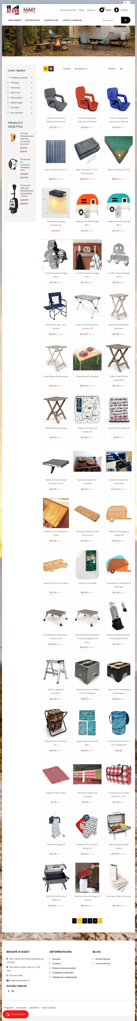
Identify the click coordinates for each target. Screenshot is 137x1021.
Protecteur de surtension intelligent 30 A (25, 164)
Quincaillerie (16, 97)
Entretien (15, 107)
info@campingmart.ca (19, 980)
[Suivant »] (100, 920)
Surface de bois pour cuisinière (87, 481)
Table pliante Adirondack (56, 428)
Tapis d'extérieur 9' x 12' (55, 169)
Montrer (112, 68)
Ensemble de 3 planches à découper (119, 585)
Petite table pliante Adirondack (119, 378)
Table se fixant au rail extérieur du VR (55, 481)
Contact (91, 10)
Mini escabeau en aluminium (56, 691)
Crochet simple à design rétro (56, 275)
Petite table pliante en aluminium (118, 326)
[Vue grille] (45, 68)
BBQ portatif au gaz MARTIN (56, 898)
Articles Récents (102, 959)
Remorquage (16, 102)
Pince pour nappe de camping (87, 794)
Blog (81, 10)
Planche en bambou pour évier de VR (87, 533)
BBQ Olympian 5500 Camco (118, 846)
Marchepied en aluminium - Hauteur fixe (55, 636)
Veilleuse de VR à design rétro (87, 223)
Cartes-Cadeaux (48, 1007)
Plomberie (15, 87)
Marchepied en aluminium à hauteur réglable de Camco (87, 637)
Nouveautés (21, 1007)
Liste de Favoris (68, 10)
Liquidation (34, 1007)
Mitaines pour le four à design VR (87, 846)
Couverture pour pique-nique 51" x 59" (119, 794)
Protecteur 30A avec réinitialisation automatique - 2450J (25, 190)
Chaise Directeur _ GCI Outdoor (55, 326)
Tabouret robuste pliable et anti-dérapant (87, 691)
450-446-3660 (16, 975)
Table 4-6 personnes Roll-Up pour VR (87, 326)
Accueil (63, 38)
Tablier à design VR (56, 844)
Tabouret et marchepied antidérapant (118, 691)
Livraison (56, 963)
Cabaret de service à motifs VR (87, 430)
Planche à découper (87, 583)
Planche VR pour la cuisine (55, 583)
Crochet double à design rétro (87, 275)
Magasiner (9, 1007)
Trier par (66, 68)
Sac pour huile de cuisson (119, 896)
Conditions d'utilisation (63, 972)
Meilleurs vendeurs (19, 77)
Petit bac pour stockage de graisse (87, 898)
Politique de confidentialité (64, 977)
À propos (56, 959)
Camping (15, 82)
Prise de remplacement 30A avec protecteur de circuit (25, 138)
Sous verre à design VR (119, 428)
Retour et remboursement (64, 968)
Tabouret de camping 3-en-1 (56, 743)
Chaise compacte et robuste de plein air (55, 120)
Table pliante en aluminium (55, 376)
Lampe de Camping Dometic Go (56, 223)
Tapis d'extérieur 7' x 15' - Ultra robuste (87, 171)
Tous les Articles (102, 963)
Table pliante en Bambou (87, 376)
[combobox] (114, 20)
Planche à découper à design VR (119, 533)
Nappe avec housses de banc (87, 743)
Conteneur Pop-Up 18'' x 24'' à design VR (118, 743)
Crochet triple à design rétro (119, 275)
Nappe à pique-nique (56, 792)
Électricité (15, 92)
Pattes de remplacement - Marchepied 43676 (118, 636)
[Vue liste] (51, 68)
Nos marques (17, 112)
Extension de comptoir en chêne (56, 533)
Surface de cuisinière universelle (119, 481)
